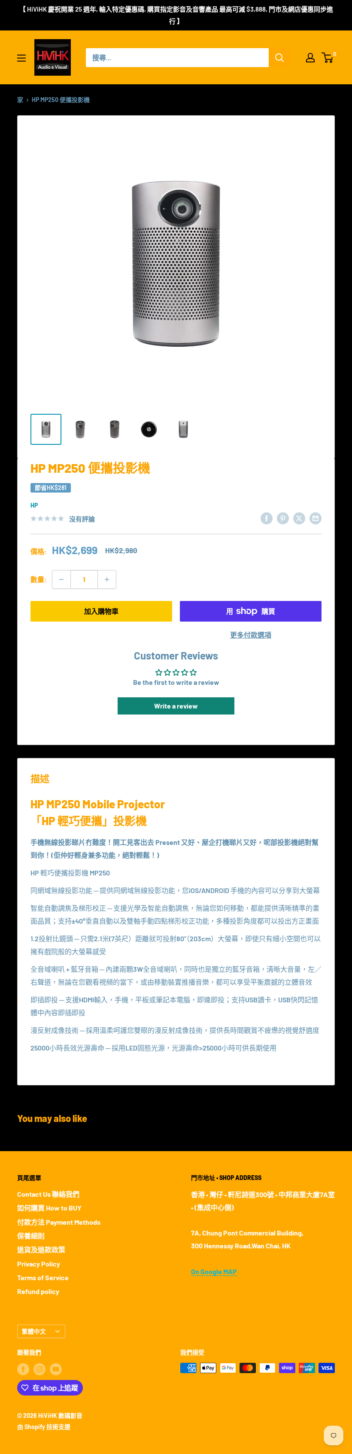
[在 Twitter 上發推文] (299, 517)
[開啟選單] (21, 58)
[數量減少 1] (61, 579)
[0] (327, 57)
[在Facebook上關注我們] (23, 1369)
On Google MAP (214, 1271)
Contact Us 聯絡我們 (48, 1194)
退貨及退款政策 (41, 1249)
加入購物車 (101, 611)
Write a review (176, 706)
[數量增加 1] (107, 579)
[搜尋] (279, 57)
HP (34, 505)
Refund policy (38, 1291)
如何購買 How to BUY (49, 1208)
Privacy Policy (38, 1264)
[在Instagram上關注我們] (39, 1369)
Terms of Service (43, 1277)
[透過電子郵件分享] (316, 517)
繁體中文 (34, 1331)
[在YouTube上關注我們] (56, 1369)
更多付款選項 (250, 635)
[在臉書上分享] (267, 517)
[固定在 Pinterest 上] (283, 517)
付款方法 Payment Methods (58, 1222)
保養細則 (31, 1236)
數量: (38, 579)
